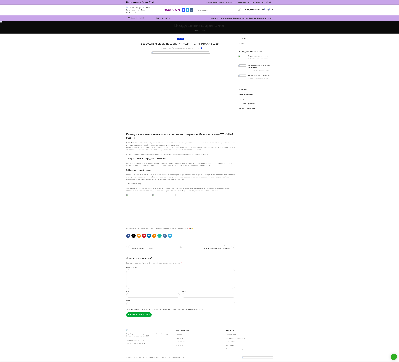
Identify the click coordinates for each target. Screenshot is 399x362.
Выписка (252, 18)
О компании (180, 342)
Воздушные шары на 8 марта (258, 56)
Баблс (154, 188)
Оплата (179, 335)
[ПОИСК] (239, 10)
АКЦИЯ (214, 18)
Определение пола (240, 18)
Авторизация (231, 335)
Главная (196, 30)
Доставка (179, 338)
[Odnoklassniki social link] (154, 236)
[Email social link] (139, 236)
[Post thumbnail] (242, 58)
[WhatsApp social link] (267, 2)
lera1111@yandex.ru (138, 343)
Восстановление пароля (235, 338)
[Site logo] (140, 10)
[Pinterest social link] (144, 236)
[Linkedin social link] (149, 236)
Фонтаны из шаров (224, 18)
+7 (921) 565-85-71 (171, 10)
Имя (128, 291)
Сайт (128, 300)
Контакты (179, 345)
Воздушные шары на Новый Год (259, 75)
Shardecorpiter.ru (180, 49)
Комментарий (132, 267)
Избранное (230, 345)
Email (184, 291)
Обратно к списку (181, 247)
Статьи (203, 30)
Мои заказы (230, 342)
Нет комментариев (262, 59)
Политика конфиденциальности (238, 349)
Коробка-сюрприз (264, 18)
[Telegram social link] (270, 2)
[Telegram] (187, 10)
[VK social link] (165, 236)
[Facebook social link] (128, 236)
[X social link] (133, 236)
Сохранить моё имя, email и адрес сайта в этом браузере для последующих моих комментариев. (166, 309)
